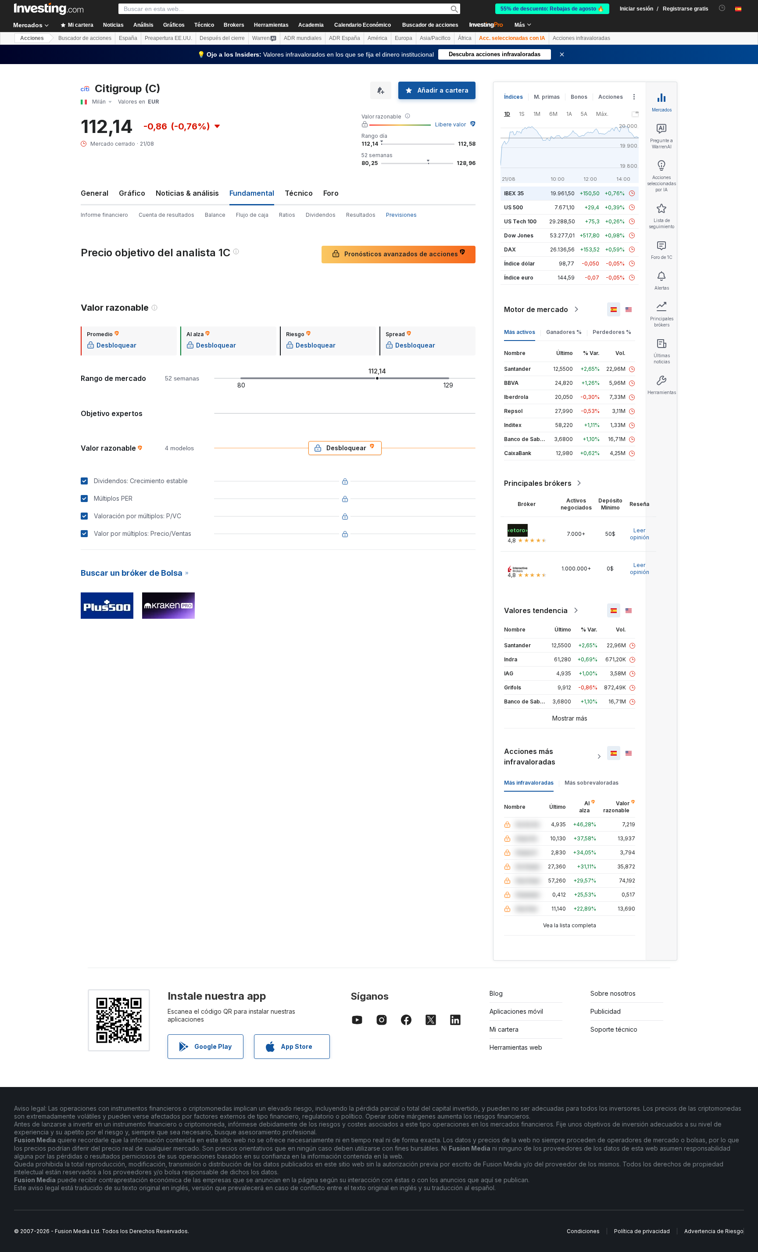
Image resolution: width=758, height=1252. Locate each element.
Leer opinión (639, 534)
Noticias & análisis (187, 193)
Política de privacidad (642, 1231)
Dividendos (321, 215)
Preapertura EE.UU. (168, 38)
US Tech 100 (520, 221)
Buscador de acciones (430, 25)
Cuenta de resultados (166, 215)
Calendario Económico (362, 25)
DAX (510, 249)
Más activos (519, 332)
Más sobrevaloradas (592, 782)
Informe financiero (104, 215)
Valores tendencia (536, 610)
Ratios (287, 215)
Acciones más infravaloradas (529, 756)
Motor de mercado (536, 309)
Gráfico (132, 193)
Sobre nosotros (613, 993)
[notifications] (722, 8)
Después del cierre (222, 38)
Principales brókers (538, 483)
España (128, 38)
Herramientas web (516, 1047)
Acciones (32, 38)
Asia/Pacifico (435, 38)
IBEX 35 (514, 193)
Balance (215, 215)
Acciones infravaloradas (581, 38)
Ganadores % (564, 332)
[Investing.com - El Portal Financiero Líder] (48, 9)
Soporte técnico (613, 1029)
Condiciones (583, 1231)
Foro (331, 193)
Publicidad (605, 1011)
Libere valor (450, 124)
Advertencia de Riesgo (714, 1231)
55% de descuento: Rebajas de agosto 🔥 (552, 9)
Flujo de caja (252, 215)
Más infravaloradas (529, 782)
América (377, 38)
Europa (403, 38)
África (465, 38)
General (94, 193)
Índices (513, 96)
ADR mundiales (303, 38)
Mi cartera (504, 1029)
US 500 (513, 207)
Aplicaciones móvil (516, 1011)
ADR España (344, 38)
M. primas (547, 96)
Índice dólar (519, 263)
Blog (496, 993)
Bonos (579, 96)
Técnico (299, 193)
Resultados (360, 215)
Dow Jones (518, 235)
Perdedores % (612, 332)
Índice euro (518, 277)
